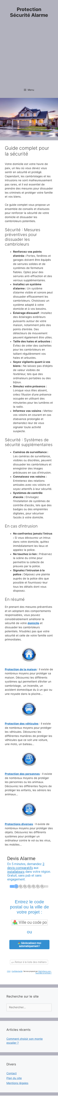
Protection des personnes (22, 773)
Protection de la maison (21, 669)
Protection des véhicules (22, 723)
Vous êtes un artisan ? (43, 973)
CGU (8, 971)
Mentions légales (17, 1083)
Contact (11, 1073)
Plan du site (14, 1078)
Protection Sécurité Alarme (29, 12)
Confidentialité (17, 971)
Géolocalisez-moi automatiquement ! (30, 945)
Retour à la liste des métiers (30, 962)
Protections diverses (19, 824)
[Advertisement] (29, 55)
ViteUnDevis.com (44, 971)
